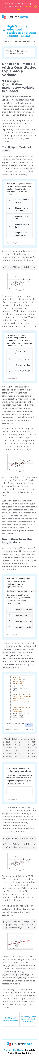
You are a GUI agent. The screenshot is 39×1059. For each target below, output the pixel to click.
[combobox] (19, 41)
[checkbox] (19, 201)
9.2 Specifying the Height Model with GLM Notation (28, 1019)
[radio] (19, 609)
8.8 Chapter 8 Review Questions (10, 1019)
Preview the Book (13, 1050)
